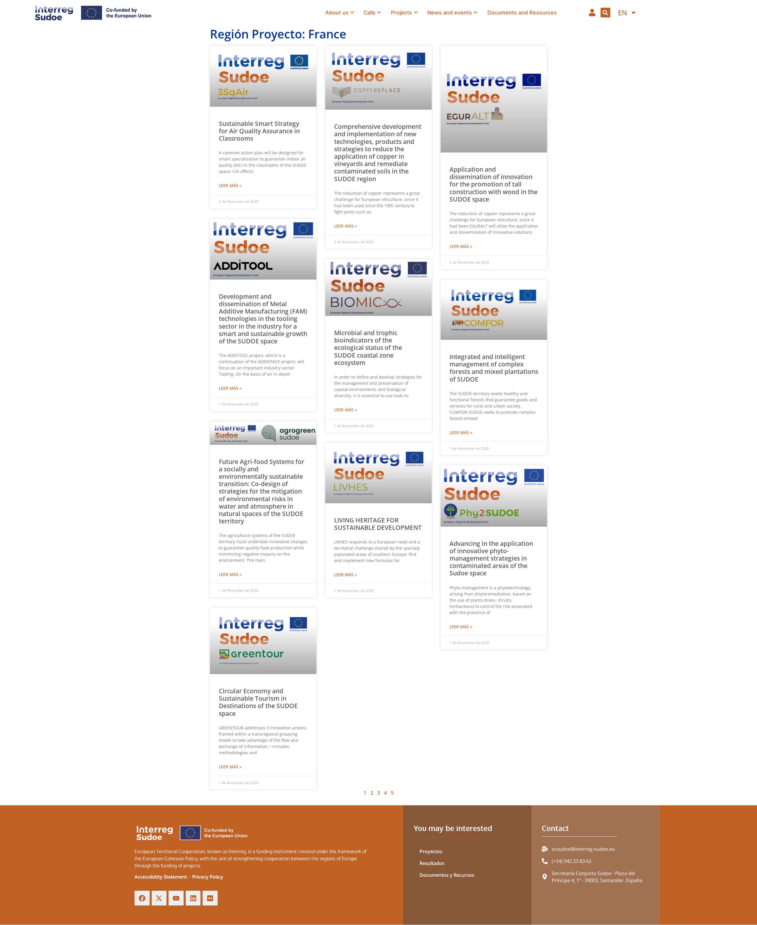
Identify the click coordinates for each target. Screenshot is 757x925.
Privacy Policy (207, 877)
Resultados (432, 863)
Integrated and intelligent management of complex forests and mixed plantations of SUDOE (493, 368)
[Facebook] (142, 898)
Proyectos (431, 851)
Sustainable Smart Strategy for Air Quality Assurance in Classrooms (259, 130)
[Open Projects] (416, 12)
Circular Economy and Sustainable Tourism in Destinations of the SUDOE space (258, 702)
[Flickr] (210, 898)
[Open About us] (352, 12)
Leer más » (230, 185)
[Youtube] (176, 898)
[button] (605, 12)
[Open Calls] (379, 12)
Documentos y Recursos (447, 875)
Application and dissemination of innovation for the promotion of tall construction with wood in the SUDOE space (493, 184)
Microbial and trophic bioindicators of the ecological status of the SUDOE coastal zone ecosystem (368, 348)
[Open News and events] (475, 12)
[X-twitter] (159, 898)
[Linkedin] (193, 898)
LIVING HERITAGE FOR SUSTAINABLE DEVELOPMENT (378, 524)
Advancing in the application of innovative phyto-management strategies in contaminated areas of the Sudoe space (491, 558)
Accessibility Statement (161, 877)
